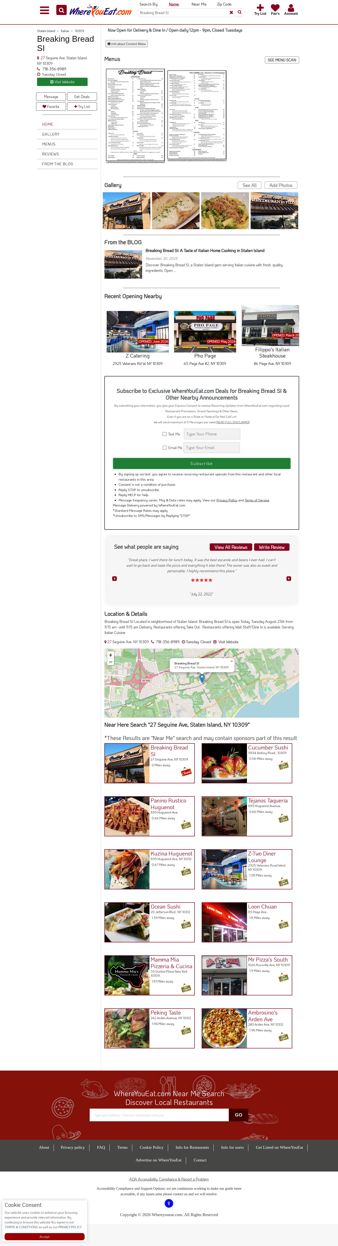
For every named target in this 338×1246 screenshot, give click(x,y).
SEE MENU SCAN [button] (282, 59)
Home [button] (47, 124)
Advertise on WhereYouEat (158, 1160)
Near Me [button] (199, 3)
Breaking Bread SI (169, 751)
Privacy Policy (227, 500)
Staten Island (48, 31)
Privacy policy (73, 1147)
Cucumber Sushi (268, 747)
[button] (61, 10)
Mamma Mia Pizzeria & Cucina (171, 963)
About (44, 1147)
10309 (79, 31)
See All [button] (250, 185)
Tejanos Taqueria (268, 800)
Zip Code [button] (224, 3)
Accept (44, 1236)
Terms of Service (257, 500)
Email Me (174, 447)
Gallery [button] (51, 134)
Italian (67, 31)
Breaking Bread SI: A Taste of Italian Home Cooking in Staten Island (205, 250)
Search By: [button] (149, 3)
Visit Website (228, 641)
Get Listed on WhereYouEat (279, 1147)
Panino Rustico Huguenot (168, 804)
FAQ (101, 1147)
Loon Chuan (262, 906)
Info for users (232, 1147)
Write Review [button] (272, 547)
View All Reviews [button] (231, 547)
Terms (122, 1147)
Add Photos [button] (280, 185)
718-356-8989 (54, 68)
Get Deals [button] (82, 96)
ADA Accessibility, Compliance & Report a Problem (169, 1179)
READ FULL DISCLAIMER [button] (233, 422)
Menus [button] (49, 144)
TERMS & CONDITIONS (21, 1227)
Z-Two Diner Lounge (262, 857)
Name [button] (174, 3)
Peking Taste (166, 1012)
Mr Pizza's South (268, 959)
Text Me (175, 434)
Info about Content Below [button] (128, 43)
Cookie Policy (151, 1147)
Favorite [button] (52, 106)
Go (238, 1114)
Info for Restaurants (192, 1147)
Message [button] (51, 96)
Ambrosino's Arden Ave (263, 1016)
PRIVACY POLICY (69, 1227)
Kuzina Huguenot (171, 853)
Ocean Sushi (165, 906)
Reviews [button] (50, 153)
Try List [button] (83, 106)
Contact (200, 1160)
